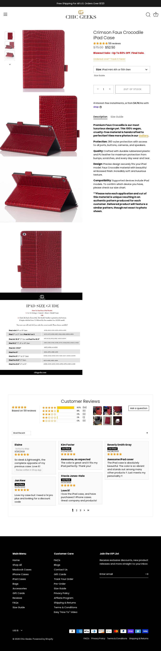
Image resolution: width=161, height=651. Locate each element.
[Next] (9, 64)
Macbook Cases (22, 569)
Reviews (17, 598)
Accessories (20, 588)
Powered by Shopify (43, 639)
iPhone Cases (21, 574)
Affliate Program (63, 598)
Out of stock (133, 89)
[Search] (148, 14)
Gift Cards (19, 593)
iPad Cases (19, 579)
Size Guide (99, 75)
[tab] (102, 117)
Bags (15, 583)
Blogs (57, 564)
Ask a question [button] (138, 408)
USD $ (15, 630)
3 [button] (80, 510)
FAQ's (57, 560)
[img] (34, 454)
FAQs (15, 602)
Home (16, 560)
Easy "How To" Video (65, 612)
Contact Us (60, 569)
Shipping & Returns (65, 602)
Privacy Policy (61, 593)
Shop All (17, 564)
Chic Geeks (26, 639)
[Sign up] (146, 574)
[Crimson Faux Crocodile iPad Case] (10, 35)
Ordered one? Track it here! (109, 59)
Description (100, 116)
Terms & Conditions (65, 607)
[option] (10, 36)
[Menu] (5, 14)
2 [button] (76, 510)
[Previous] (9, 26)
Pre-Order (60, 583)
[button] (100, 43)
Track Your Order (63, 579)
